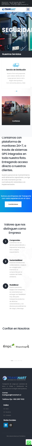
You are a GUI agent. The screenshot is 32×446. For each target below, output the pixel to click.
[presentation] (2, 31)
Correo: (5, 393)
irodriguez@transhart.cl (19, 4)
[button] (15, 91)
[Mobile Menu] (28, 9)
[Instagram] (10, 425)
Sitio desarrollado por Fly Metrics (16, 436)
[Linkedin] (6, 425)
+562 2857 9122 (15, 3)
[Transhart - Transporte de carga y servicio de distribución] (9, 9)
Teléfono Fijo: (7, 399)
